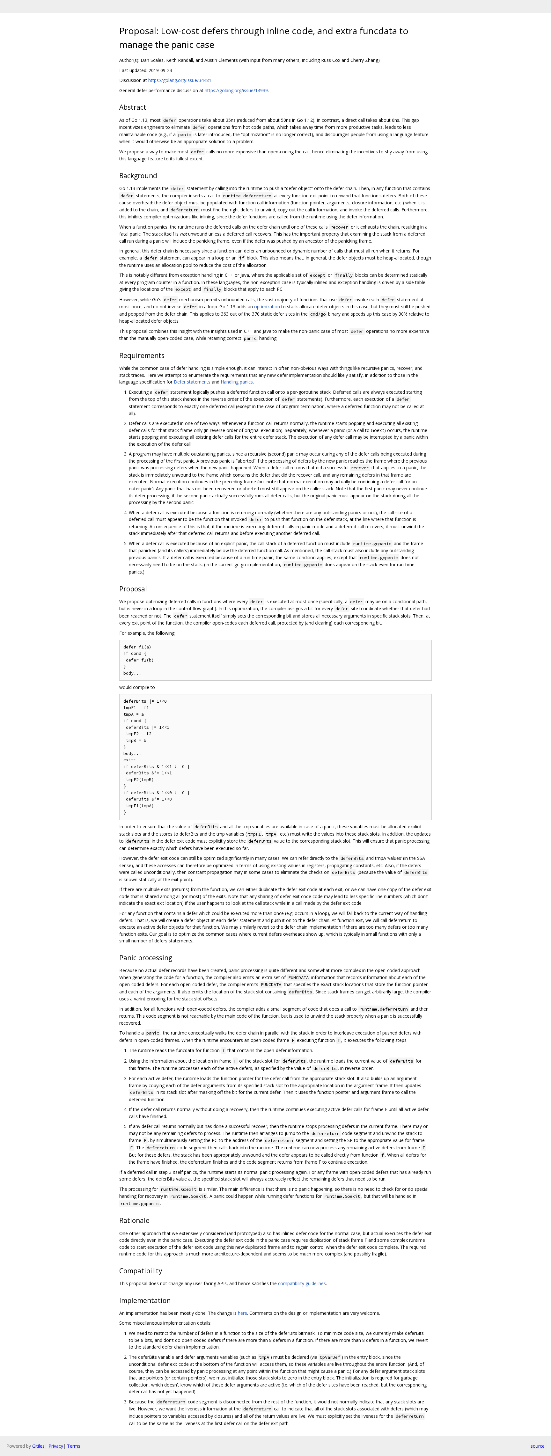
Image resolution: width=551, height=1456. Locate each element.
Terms (73, 1446)
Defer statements (192, 382)
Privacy (55, 1446)
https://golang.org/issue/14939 (236, 90)
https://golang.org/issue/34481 (179, 80)
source (538, 1446)
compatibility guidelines (302, 1283)
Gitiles (38, 1446)
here (242, 1313)
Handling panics (237, 382)
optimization (267, 307)
